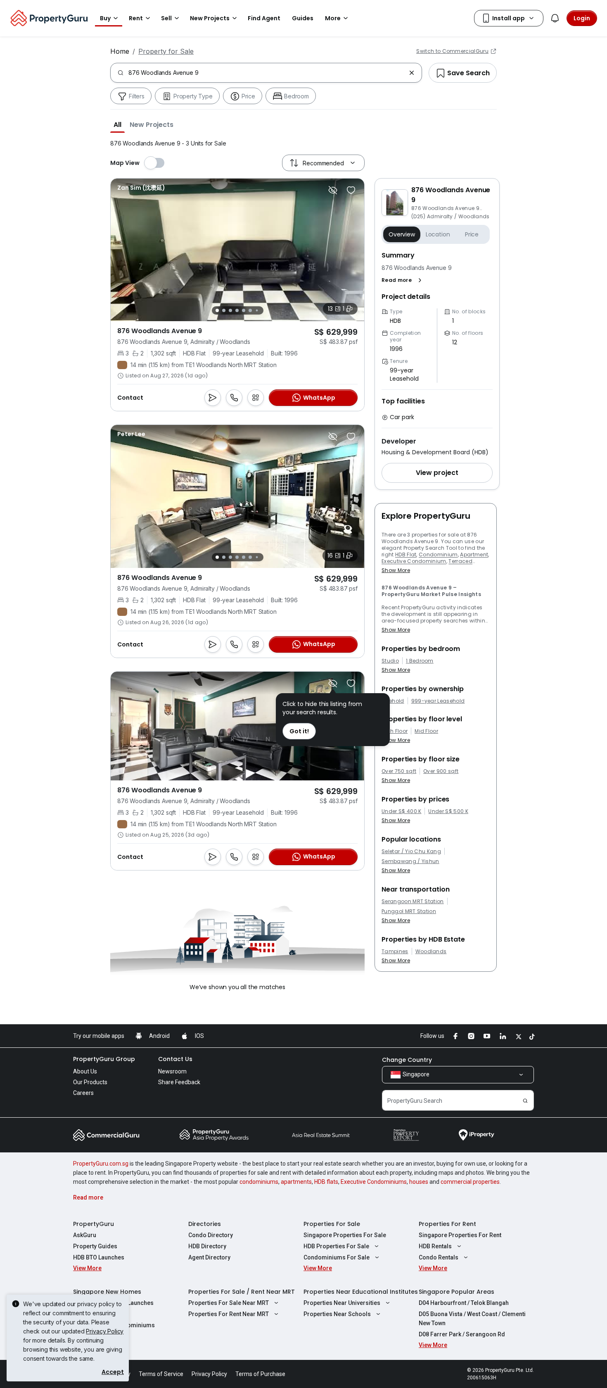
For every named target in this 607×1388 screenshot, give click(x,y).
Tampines (395, 951)
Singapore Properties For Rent (460, 1235)
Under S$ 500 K (448, 811)
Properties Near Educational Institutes (361, 1292)
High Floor (395, 731)
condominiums (258, 1181)
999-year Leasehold (438, 701)
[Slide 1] (217, 310)
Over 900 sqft (440, 771)
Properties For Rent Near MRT (228, 1314)
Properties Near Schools (337, 1314)
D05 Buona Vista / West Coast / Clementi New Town (472, 1318)
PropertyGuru (93, 1224)
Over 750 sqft (399, 771)
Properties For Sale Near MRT (228, 1303)
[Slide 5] (243, 310)
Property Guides (95, 1246)
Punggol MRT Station (409, 911)
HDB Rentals (435, 1246)
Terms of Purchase (260, 1374)
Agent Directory (209, 1257)
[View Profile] (141, 188)
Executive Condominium (414, 561)
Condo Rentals (438, 1257)
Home (119, 51)
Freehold (393, 701)
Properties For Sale (332, 1224)
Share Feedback (179, 1082)
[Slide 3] (230, 310)
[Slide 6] (250, 310)
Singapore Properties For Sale (345, 1235)
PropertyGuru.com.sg (100, 1163)
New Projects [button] (210, 18)
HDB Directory (207, 1246)
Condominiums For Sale (337, 1257)
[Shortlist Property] (351, 190)
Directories (204, 1224)
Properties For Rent (447, 1224)
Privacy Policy (104, 1331)
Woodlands (431, 951)
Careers (83, 1093)
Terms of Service (161, 1374)
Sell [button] (166, 18)
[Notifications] (555, 18)
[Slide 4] (237, 310)
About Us (85, 1071)
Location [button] (438, 234)
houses (418, 1181)
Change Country (407, 1060)
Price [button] (472, 234)
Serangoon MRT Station (413, 901)
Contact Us (175, 1059)
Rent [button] (136, 18)
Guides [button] (302, 18)
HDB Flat (406, 554)
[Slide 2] (223, 310)
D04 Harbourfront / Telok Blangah (464, 1303)
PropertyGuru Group (104, 1059)
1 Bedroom (420, 661)
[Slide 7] (257, 311)
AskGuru (84, 1235)
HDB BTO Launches (98, 1257)
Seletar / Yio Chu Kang (411, 851)
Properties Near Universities (342, 1303)
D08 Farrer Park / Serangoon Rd (462, 1334)
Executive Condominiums (374, 1181)
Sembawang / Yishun (410, 861)
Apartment (474, 554)
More (333, 18)
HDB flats (326, 1181)
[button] (117, 124)
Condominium (438, 554)
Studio (390, 661)
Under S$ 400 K (401, 811)
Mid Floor (426, 731)
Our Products (90, 1082)
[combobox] (266, 73)
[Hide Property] (332, 190)
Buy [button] (105, 18)
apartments (296, 1181)
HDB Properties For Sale (336, 1246)
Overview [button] (402, 234)
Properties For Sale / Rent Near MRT (241, 1292)
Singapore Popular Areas (456, 1292)
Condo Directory (210, 1235)
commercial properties (470, 1181)
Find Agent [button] (264, 18)
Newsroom (172, 1071)
